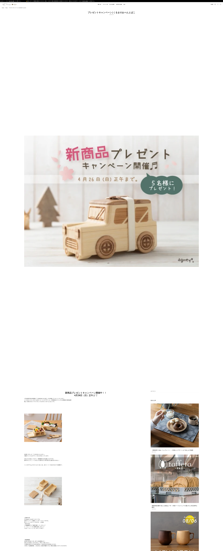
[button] (99, 4)
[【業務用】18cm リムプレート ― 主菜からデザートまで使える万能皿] (175, 425)
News (7, 7)
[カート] (220, 4)
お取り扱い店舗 (56, 1)
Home (3, 7)
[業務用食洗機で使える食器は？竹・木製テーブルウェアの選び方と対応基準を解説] (175, 479)
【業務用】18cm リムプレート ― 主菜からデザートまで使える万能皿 (172, 450)
